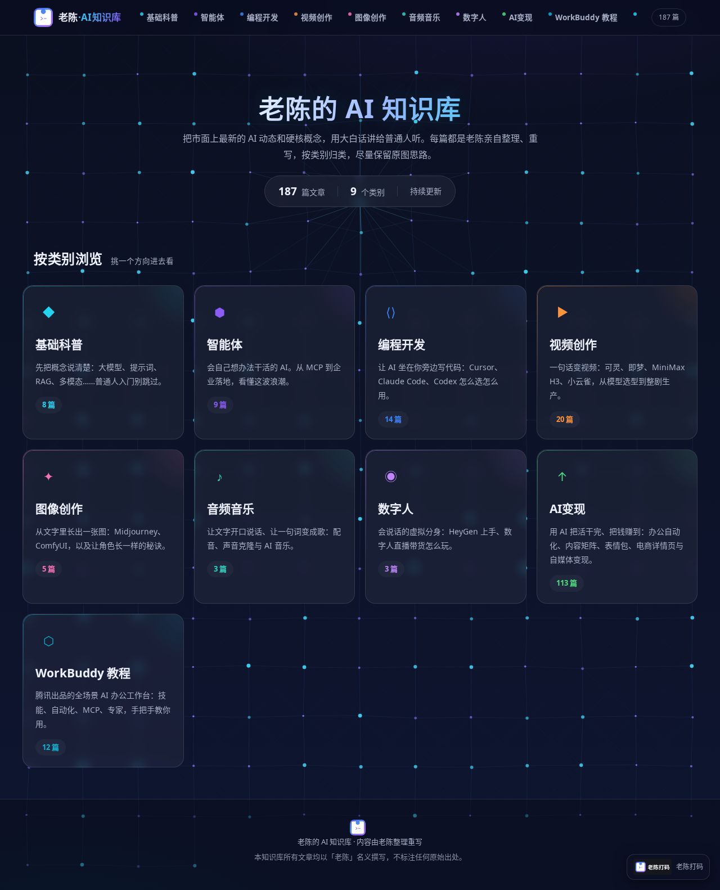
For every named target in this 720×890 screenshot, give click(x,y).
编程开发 (262, 17)
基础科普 (162, 17)
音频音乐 (424, 17)
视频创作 (316, 17)
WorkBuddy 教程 (586, 17)
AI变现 (521, 17)
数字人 (475, 17)
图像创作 (370, 17)
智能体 (212, 17)
